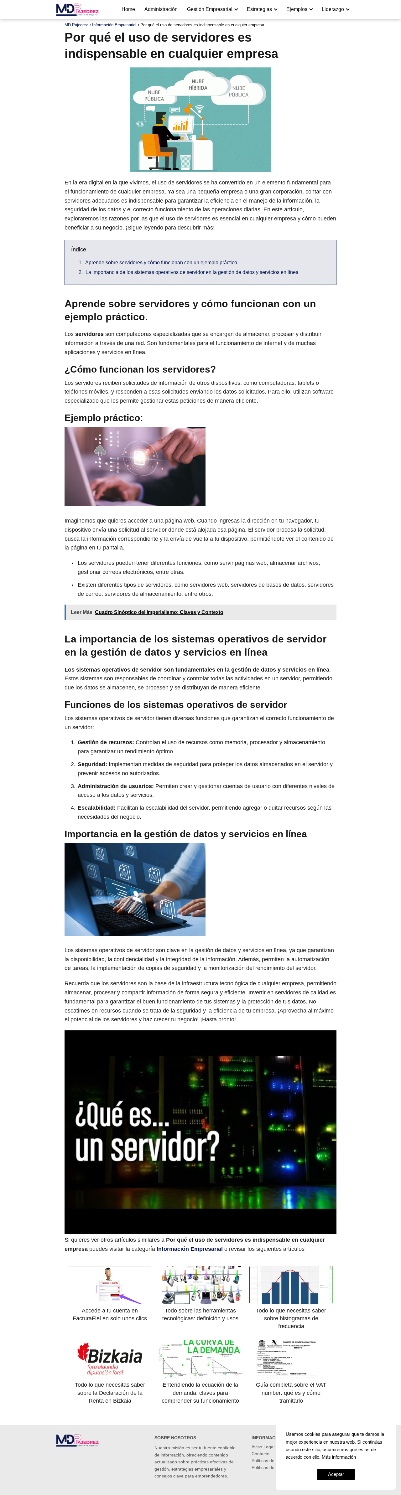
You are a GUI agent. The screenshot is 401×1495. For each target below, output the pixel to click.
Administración (161, 9)
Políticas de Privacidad (274, 1467)
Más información (339, 1457)
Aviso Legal (263, 1446)
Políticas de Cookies (272, 1460)
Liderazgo (333, 9)
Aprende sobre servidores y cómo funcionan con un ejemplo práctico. (161, 262)
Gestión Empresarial (209, 9)
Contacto (260, 1453)
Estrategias (259, 9)
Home (128, 9)
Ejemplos (296, 9)
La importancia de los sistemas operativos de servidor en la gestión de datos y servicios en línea (192, 272)
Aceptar (336, 1474)
